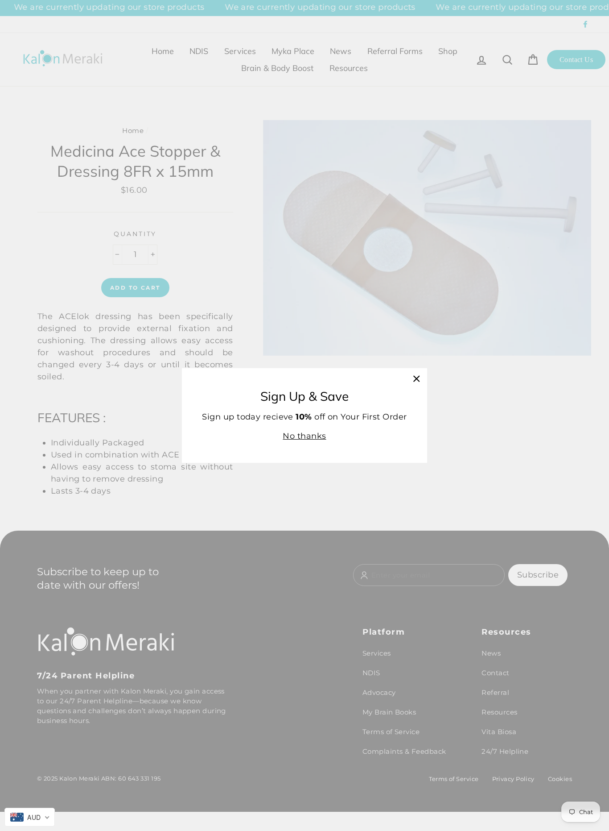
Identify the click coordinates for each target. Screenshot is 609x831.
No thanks (304, 436)
